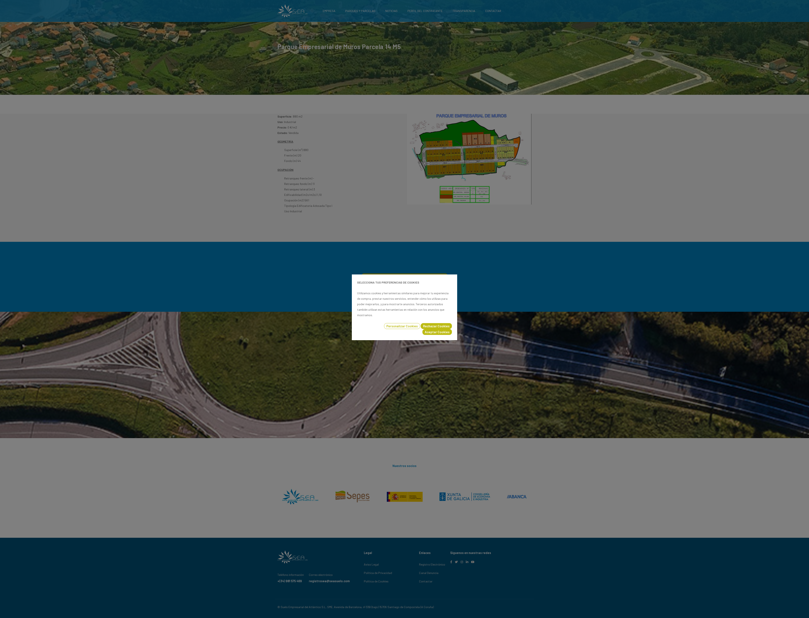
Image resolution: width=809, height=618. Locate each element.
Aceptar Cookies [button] (437, 332)
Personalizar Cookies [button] (402, 326)
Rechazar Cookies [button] (436, 326)
